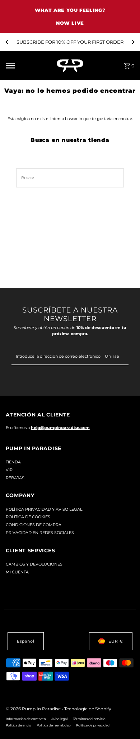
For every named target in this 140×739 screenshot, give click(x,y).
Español (25, 641)
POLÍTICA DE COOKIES (28, 516)
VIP (9, 469)
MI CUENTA (17, 571)
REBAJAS (15, 477)
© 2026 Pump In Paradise (34, 708)
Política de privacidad (92, 725)
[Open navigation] (28, 66)
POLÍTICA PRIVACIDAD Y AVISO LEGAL (44, 509)
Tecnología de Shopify (87, 708)
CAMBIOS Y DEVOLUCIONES (34, 564)
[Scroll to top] (125, 720)
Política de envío (18, 725)
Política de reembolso (54, 725)
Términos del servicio (89, 719)
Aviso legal (59, 719)
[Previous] (7, 42)
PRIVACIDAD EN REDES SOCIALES (40, 532)
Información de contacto (26, 719)
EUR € (115, 641)
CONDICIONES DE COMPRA (33, 524)
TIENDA (13, 461)
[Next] (132, 42)
